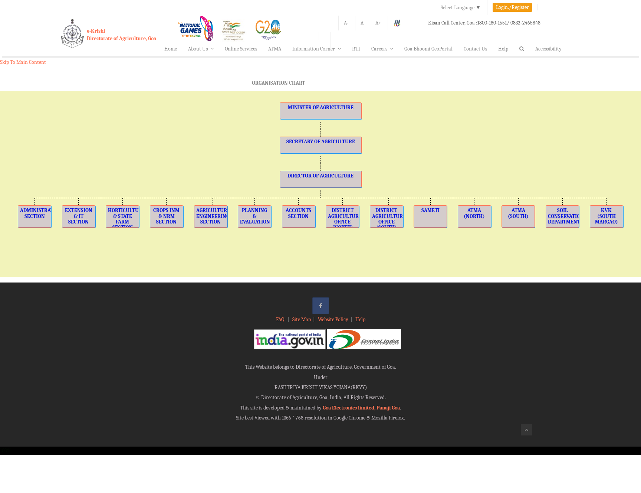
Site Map (301, 319)
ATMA (274, 49)
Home (170, 49)
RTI (356, 49)
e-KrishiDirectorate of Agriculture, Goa (121, 35)
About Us (198, 49)
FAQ (280, 319)
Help (503, 49)
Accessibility (548, 49)
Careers (379, 49)
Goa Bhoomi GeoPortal (428, 49)
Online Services (241, 49)
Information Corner (313, 49)
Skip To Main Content (23, 62)
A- (346, 23)
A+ (378, 23)
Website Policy (333, 319)
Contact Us (475, 49)
